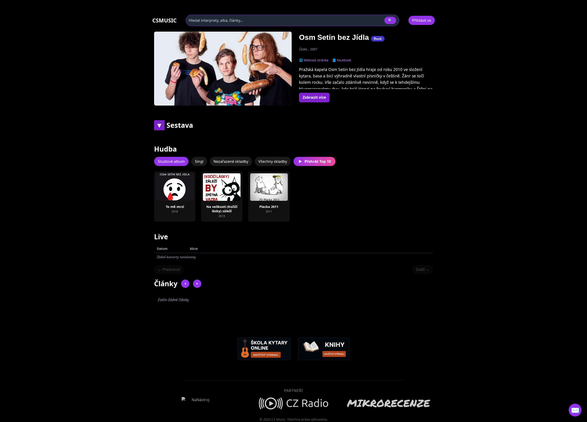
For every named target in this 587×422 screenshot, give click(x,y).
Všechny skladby (272, 161)
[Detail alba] (182, 187)
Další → (422, 269)
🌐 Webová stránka (313, 60)
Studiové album (171, 161)
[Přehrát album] (167, 187)
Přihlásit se (421, 20)
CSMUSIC (164, 20)
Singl (199, 161)
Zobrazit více (314, 97)
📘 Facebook (341, 60)
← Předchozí (169, 269)
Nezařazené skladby (230, 161)
